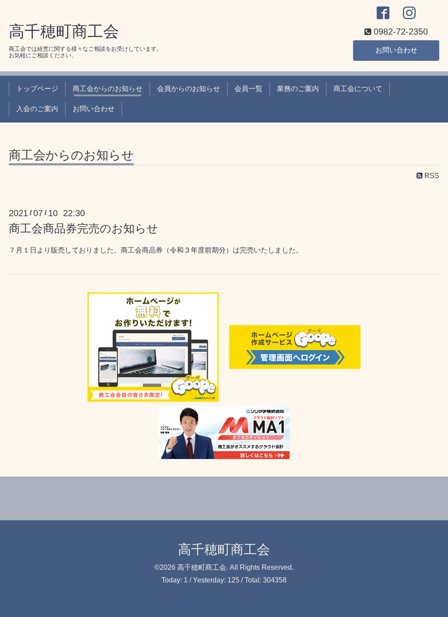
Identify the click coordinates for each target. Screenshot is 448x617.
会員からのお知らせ (188, 88)
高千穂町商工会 (64, 31)
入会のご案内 (37, 108)
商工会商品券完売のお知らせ (83, 228)
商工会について (357, 88)
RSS (431, 175)
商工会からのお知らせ (108, 88)
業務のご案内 (298, 88)
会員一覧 (248, 88)
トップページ (37, 88)
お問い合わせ (396, 50)
